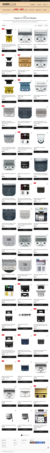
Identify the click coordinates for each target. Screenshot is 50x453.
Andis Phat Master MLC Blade (39, 376)
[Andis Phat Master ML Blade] (9, 392)
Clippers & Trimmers (6, 9)
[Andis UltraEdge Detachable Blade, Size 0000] (41, 240)
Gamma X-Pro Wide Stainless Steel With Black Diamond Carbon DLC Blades (25, 199)
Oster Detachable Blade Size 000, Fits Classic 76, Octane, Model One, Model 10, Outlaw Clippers (8, 148)
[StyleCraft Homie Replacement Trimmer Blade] (41, 290)
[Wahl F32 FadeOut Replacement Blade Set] (25, 290)
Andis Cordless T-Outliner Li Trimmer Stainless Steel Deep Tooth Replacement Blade (40, 426)
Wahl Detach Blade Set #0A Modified (8, 249)
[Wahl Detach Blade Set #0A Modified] (9, 240)
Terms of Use (4, 443)
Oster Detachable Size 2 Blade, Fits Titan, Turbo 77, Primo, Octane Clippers (9, 199)
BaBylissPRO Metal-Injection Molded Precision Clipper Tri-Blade (40, 351)
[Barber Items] (9, 4)
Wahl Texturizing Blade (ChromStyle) (8, 274)
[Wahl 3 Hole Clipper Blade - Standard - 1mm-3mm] (41, 265)
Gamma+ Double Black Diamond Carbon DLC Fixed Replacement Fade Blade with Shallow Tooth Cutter (8, 351)
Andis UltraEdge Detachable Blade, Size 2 (41, 71)
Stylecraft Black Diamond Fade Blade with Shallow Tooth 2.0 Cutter (8, 325)
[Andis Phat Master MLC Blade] (41, 367)
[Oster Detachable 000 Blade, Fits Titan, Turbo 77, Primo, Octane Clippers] (9, 214)
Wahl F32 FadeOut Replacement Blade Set (25, 300)
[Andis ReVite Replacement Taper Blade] (25, 416)
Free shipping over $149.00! (25, 0)
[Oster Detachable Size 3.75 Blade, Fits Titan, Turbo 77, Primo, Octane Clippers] (41, 165)
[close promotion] (48, 1)
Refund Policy (4, 445)
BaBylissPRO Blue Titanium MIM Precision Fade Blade (25, 377)
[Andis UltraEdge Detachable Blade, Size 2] (41, 61)
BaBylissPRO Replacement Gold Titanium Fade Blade (23, 71)
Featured (40, 25)
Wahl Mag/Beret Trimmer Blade (39, 147)
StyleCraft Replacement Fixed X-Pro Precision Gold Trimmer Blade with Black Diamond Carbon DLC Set (9, 45)
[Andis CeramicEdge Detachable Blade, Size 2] (41, 35)
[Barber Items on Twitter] (22, 443)
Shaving (26, 9)
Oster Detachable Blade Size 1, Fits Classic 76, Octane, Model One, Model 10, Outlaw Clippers (40, 122)
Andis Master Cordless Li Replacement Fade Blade (41, 224)
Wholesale (21, 10)
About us (15, 442)
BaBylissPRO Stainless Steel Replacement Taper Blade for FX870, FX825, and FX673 (8, 122)
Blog (14, 445)
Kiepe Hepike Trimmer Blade (23, 324)
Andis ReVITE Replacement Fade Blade (9, 425)
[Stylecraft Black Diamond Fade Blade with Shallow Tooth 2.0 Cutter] (9, 315)
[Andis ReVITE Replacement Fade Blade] (9, 416)
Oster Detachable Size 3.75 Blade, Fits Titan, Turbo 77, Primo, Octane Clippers (41, 174)
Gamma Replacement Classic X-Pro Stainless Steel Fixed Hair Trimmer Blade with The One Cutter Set (25, 148)
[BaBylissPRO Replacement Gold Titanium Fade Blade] (25, 61)
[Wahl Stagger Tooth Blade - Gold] (41, 392)
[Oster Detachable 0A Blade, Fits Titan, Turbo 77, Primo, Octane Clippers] (25, 112)
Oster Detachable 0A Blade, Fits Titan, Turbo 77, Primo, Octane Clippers (24, 122)
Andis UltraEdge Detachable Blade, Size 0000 (41, 250)
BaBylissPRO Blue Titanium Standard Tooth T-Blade (24, 96)
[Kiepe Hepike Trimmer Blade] (25, 315)
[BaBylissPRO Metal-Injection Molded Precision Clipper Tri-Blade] (41, 341)
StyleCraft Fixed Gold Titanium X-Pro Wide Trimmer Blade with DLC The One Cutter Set (9, 96)
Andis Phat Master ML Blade (7, 401)
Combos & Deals (15, 10)
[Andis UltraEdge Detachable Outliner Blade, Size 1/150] (41, 86)
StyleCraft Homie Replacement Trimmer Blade (39, 300)
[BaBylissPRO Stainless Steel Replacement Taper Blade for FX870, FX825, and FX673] (9, 112)
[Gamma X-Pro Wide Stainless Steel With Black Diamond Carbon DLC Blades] (25, 189)
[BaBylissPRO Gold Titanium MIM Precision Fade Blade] (9, 367)
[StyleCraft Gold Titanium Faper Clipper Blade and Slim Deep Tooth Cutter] (9, 290)
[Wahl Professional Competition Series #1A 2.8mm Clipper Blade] (25, 265)
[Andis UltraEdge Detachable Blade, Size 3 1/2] (25, 35)
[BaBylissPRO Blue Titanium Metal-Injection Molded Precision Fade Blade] (25, 341)
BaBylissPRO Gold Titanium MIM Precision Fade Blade (7, 377)
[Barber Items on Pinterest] (23, 443)
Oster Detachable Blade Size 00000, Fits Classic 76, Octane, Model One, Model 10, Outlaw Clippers (25, 224)
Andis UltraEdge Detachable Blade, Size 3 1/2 (25, 45)
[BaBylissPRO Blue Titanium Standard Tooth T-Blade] (25, 86)
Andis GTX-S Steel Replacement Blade (25, 401)
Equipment (45, 9)
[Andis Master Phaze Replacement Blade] (25, 165)
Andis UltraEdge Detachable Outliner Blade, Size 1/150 (40, 96)
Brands (25, 16)
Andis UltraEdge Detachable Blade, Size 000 (9, 174)
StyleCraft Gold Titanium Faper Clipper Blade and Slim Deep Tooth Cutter (9, 300)
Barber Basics (38, 9)
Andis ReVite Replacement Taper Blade (25, 425)
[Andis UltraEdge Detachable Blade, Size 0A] (25, 240)
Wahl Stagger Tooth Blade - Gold (40, 401)
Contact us (16, 443)
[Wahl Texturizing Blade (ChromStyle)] (9, 265)
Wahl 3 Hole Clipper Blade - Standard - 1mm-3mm (41, 275)
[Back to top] (48, 450)
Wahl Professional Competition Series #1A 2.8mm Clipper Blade (24, 275)
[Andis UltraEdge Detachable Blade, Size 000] (9, 165)
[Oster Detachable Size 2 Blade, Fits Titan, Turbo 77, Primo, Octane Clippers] (9, 189)
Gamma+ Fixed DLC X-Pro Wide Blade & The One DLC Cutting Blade (9, 71)
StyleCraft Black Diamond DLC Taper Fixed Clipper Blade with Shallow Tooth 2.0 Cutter (41, 325)
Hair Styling (31, 9)
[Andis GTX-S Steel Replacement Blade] (25, 392)
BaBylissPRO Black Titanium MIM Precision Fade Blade (39, 199)
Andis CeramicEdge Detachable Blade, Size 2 (41, 45)
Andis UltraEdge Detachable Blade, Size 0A (25, 250)
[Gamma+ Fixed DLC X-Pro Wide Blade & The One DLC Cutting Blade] (9, 61)
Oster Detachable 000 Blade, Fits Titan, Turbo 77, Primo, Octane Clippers (9, 224)
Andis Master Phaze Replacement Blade (24, 174)
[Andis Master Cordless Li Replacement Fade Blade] (41, 214)
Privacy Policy (4, 442)
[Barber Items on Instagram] (24, 443)
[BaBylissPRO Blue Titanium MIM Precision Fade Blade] (25, 367)
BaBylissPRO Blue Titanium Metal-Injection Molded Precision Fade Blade (24, 351)
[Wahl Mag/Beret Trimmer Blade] (41, 138)
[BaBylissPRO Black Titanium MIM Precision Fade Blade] (41, 189)
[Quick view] (15, 30)
